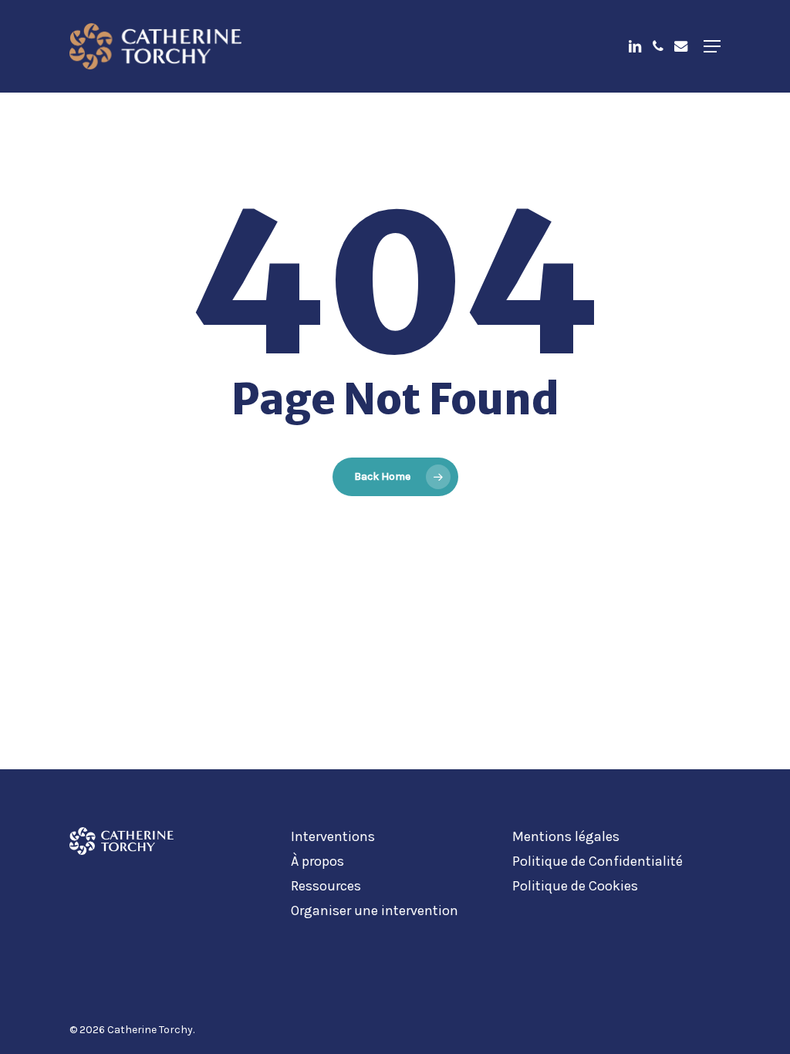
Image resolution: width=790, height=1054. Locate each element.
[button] (712, 46)
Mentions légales (566, 836)
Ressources (326, 885)
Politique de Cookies (575, 885)
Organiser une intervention (374, 910)
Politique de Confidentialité (597, 861)
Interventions (333, 836)
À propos (317, 861)
